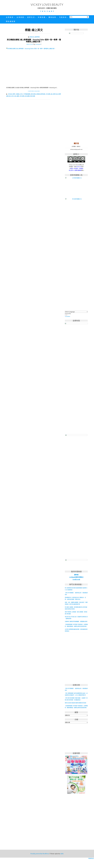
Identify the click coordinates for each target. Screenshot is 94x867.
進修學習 (37, 37)
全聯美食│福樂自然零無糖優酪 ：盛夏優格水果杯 (76, 621)
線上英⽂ (11, 96)
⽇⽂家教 (48, 94)
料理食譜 (42, 17)
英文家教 (22, 96)
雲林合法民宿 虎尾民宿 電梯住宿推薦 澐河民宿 (75, 703)
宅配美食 (63, 17)
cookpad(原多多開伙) (76, 577)
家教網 (38, 94)
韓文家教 (32, 96)
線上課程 (16, 96)
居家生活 (31, 17)
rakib (61, 853)
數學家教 (42, 94)
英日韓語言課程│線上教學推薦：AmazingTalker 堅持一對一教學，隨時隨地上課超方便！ (34, 41)
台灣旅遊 (20, 17)
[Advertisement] (76, 659)
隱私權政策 (10, 21)
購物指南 (52, 17)
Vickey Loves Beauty (47, 4)
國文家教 (33, 94)
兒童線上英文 (19, 94)
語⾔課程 (27, 96)
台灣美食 (10, 17)
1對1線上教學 (11, 94)
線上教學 (53, 94)
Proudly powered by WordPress (39, 853)
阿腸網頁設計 (91, 858)
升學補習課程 (26, 94)
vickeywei (37, 44)
